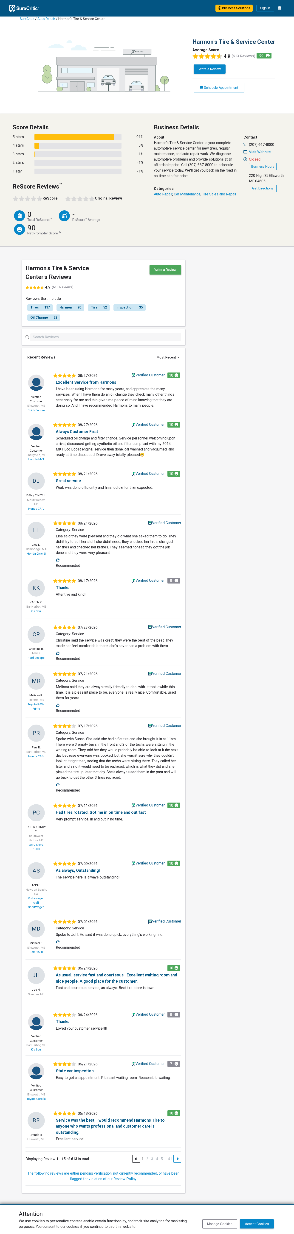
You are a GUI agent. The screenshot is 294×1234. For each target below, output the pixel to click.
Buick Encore (36, 410)
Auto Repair (46, 19)
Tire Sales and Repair (219, 194)
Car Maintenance (187, 194)
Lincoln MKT (36, 459)
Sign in (265, 8)
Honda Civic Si (36, 553)
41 (170, 1159)
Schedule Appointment (220, 88)
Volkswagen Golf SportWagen (36, 903)
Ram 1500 (36, 952)
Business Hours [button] (262, 167)
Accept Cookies (257, 1224)
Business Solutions (235, 8)
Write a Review (210, 69)
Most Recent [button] (167, 357)
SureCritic (27, 19)
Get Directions (262, 188)
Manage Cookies (219, 1224)
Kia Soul (36, 611)
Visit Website (260, 152)
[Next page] (177, 1159)
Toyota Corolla (36, 1099)
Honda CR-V (36, 508)
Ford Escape (36, 657)
